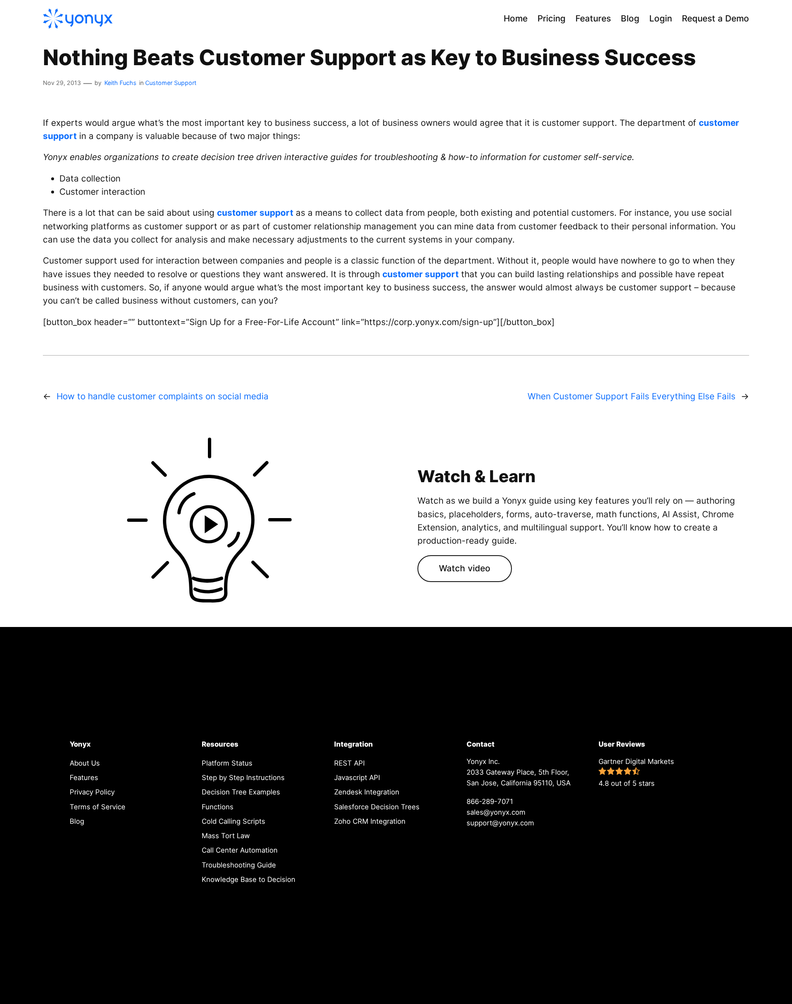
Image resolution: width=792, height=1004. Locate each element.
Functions (217, 807)
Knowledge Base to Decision (248, 879)
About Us (85, 763)
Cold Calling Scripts (233, 821)
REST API (349, 763)
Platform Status (227, 763)
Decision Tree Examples (241, 792)
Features (84, 777)
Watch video (464, 568)
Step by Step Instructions (243, 777)
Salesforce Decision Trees (377, 807)
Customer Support (170, 82)
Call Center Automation (240, 850)
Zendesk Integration (366, 792)
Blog (77, 821)
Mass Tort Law (226, 836)
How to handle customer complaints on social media (163, 396)
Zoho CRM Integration (369, 821)
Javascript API (357, 777)
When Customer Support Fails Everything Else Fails (631, 396)
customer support (255, 212)
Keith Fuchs (120, 82)
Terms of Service (97, 807)
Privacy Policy (92, 792)
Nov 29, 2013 (62, 82)
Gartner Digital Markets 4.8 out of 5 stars (636, 772)
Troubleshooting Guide (239, 865)
